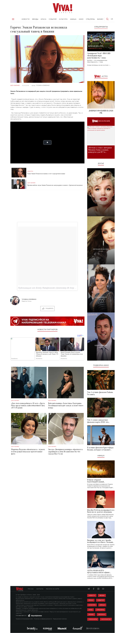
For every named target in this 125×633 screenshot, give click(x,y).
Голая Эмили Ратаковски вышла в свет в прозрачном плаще (46, 174)
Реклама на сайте (52, 589)
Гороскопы (93, 619)
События (100, 600)
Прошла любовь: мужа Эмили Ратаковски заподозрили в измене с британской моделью (55, 185)
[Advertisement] (47, 206)
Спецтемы (100, 609)
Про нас (31, 589)
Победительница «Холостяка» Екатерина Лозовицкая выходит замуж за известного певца (65, 405)
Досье (101, 163)
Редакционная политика (60, 618)
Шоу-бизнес (15, 85)
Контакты (39, 589)
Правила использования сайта (24, 618)
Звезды (101, 595)
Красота (30, 171)
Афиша (101, 455)
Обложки (101, 614)
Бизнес (91, 614)
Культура (92, 605)
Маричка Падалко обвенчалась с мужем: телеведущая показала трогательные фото (28, 451)
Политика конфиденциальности (43, 618)
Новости (92, 595)
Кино (90, 609)
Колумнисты (105, 619)
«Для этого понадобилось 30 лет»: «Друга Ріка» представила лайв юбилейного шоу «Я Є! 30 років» (28, 405)
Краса (91, 600)
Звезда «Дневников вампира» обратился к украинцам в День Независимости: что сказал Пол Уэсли (65, 451)
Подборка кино (101, 365)
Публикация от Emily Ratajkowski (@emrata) (42, 288)
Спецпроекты (101, 27)
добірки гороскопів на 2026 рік (101, 112)
